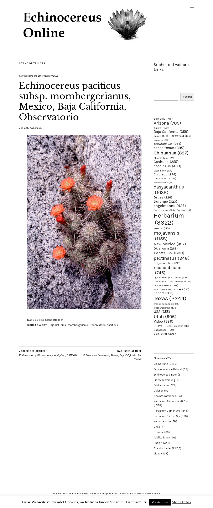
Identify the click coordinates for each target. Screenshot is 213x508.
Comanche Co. (165, 178)
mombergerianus (78, 325)
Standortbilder (32, 63)
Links (157, 426)
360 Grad (163, 118)
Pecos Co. (169, 252)
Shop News (160, 442)
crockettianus (163, 182)
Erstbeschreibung (164, 380)
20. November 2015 (48, 75)
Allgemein (160, 358)
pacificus (112, 325)
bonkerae (161, 140)
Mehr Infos (181, 502)
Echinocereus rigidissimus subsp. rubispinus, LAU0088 (48, 353)
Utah (165, 316)
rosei (181, 277)
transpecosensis (167, 303)
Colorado (165, 174)
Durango (165, 201)
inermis (162, 228)
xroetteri (181, 325)
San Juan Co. (163, 289)
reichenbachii (167, 270)
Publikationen (162, 437)
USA (162, 312)
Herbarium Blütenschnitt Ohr (171, 401)
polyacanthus (168, 263)
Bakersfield (180, 135)
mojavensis (166, 236)
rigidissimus (163, 277)
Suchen (187, 96)
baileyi (161, 127)
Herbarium (169, 219)
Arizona (167, 123)
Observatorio (98, 325)
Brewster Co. (167, 144)
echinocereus (33, 128)
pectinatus (171, 258)
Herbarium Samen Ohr (167, 416)
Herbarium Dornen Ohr (167, 410)
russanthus (163, 281)
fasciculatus (164, 210)
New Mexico (170, 244)
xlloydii (163, 326)
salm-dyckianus (166, 285)
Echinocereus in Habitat (168, 369)
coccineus (167, 166)
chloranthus (164, 158)
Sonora (163, 293)
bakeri (161, 136)
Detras (163, 197)
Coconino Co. (163, 170)
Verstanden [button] (160, 502)
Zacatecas (164, 329)
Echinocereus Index (165, 374)
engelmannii (170, 205)
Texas (170, 298)
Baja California (58, 325)
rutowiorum (183, 281)
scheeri (181, 289)
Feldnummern (162, 385)
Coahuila (166, 162)
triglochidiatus (165, 307)
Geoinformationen (165, 396)
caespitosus (169, 148)
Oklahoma (166, 248)
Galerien (158, 390)
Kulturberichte (162, 421)
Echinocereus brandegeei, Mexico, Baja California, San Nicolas (112, 355)
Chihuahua (171, 153)
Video (163, 321)
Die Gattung (161, 363)
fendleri (185, 210)
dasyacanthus (169, 189)
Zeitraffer (165, 333)
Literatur (159, 432)
